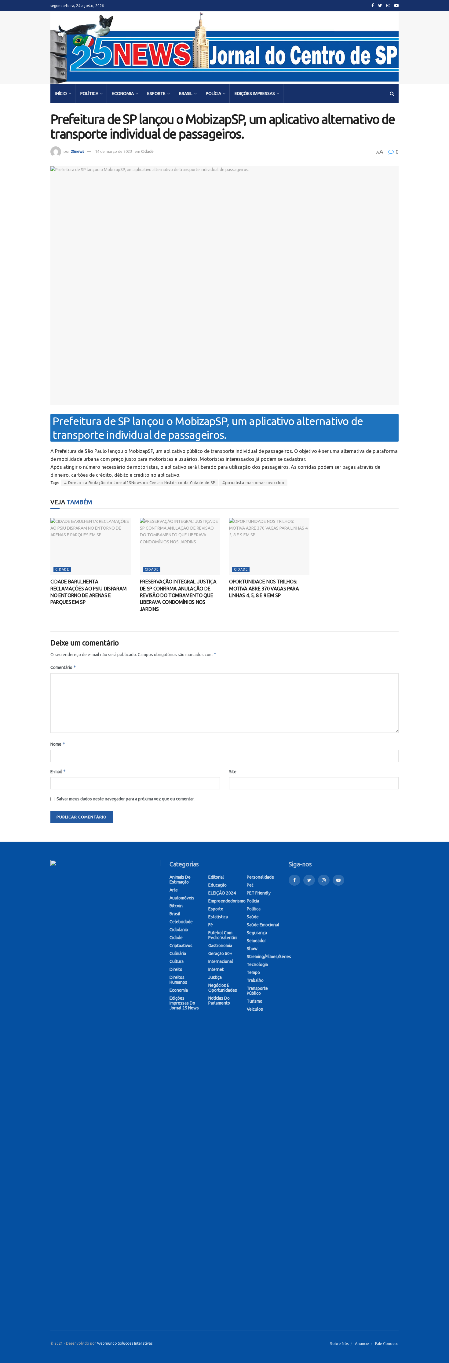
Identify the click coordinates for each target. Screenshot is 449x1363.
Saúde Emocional (263, 924)
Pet (250, 885)
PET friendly (259, 893)
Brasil (185, 93)
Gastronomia (220, 945)
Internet (216, 969)
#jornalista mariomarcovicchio (253, 483)
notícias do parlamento (219, 1000)
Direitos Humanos (178, 980)
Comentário (63, 667)
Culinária (178, 953)
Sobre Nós (339, 1343)
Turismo (254, 1001)
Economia (123, 93)
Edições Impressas (255, 93)
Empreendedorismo (227, 900)
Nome (57, 744)
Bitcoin (176, 905)
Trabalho (255, 980)
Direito (176, 969)
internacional (220, 961)
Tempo (253, 972)
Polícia (213, 93)
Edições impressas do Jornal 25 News (184, 1003)
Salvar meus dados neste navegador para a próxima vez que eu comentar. (126, 798)
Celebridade (181, 921)
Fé (210, 924)
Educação (217, 885)
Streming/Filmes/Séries (269, 956)
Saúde (253, 916)
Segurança (257, 932)
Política (89, 93)
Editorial (216, 877)
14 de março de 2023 (113, 151)
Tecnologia (257, 964)
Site (232, 771)
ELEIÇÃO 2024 (222, 893)
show (252, 948)
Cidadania (179, 929)
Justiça (215, 977)
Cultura (177, 961)
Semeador (256, 940)
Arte (174, 889)
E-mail (58, 771)
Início (61, 93)
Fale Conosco (387, 1343)
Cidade (147, 151)
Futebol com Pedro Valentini (222, 935)
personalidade (260, 877)
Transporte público (257, 991)
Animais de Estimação (180, 879)
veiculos (255, 1009)
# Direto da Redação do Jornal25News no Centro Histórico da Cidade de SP (139, 483)
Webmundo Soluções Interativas (124, 1343)
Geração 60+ (220, 953)
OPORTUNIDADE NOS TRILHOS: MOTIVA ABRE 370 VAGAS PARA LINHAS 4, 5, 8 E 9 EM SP (264, 588)
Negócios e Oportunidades (222, 988)
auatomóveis (182, 897)
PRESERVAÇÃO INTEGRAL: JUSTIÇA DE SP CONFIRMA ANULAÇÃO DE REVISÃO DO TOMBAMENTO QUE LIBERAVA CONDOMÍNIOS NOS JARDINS (178, 595)
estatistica (218, 916)
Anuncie (362, 1343)
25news (77, 151)
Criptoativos (181, 945)
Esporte (156, 93)
